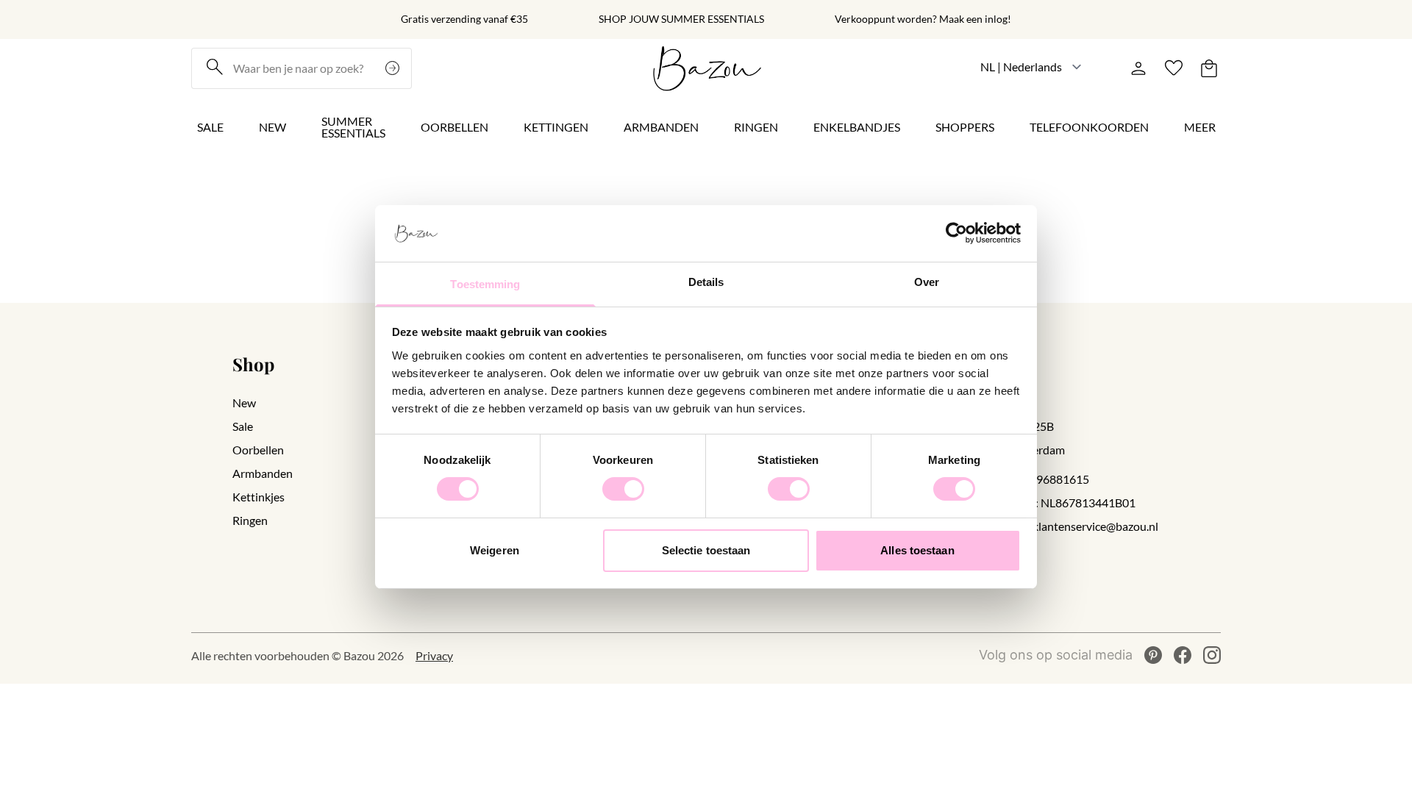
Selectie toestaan (706, 550)
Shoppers (964, 127)
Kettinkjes (258, 497)
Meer (1200, 127)
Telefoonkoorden (1089, 127)
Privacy (434, 655)
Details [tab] (706, 282)
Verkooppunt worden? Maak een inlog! (923, 19)
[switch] (623, 489)
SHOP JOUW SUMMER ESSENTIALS (681, 19)
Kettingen (556, 127)
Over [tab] (926, 282)
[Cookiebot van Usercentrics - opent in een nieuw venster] (956, 233)
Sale (210, 127)
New (272, 127)
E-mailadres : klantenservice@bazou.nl (1061, 526)
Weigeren (494, 550)
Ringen (756, 127)
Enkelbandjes (856, 127)
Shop (253, 364)
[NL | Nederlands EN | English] (1031, 67)
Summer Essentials (353, 127)
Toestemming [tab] (485, 284)
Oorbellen (454, 127)
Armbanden (661, 127)
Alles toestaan (917, 550)
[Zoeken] (394, 68)
